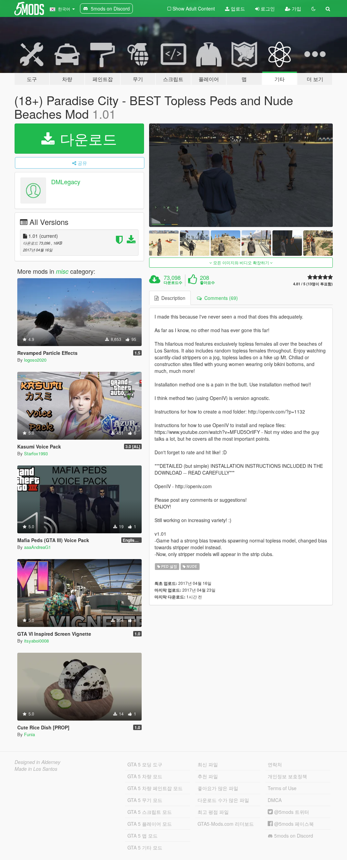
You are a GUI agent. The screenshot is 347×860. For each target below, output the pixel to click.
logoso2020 (35, 360)
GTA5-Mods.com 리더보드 (226, 823)
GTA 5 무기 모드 (144, 800)
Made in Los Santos (36, 768)
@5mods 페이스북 (293, 823)
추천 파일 (208, 776)
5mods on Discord (293, 835)
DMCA (275, 800)
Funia (29, 734)
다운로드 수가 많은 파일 (223, 800)
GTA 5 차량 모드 (144, 776)
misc (62, 271)
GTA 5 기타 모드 (144, 847)
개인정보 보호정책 (287, 776)
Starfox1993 (36, 453)
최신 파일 (208, 764)
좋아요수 (207, 283)
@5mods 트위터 (291, 811)
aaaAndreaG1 (37, 547)
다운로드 (86, 138)
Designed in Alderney (37, 762)
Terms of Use (282, 788)
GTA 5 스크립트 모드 (149, 811)
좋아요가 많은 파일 (218, 788)
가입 (295, 8)
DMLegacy (65, 181)
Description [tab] (172, 297)
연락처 (275, 764)
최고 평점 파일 (213, 811)
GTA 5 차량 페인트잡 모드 (155, 788)
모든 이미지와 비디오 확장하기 (241, 262)
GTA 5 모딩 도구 (144, 764)
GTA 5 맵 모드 (142, 835)
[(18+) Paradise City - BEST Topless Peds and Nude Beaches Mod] (241, 175)
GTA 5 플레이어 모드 (149, 823)
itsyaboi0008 (36, 640)
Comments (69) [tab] (220, 297)
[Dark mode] (313, 8)
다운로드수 (173, 283)
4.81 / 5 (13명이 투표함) (313, 284)
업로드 (237, 8)
